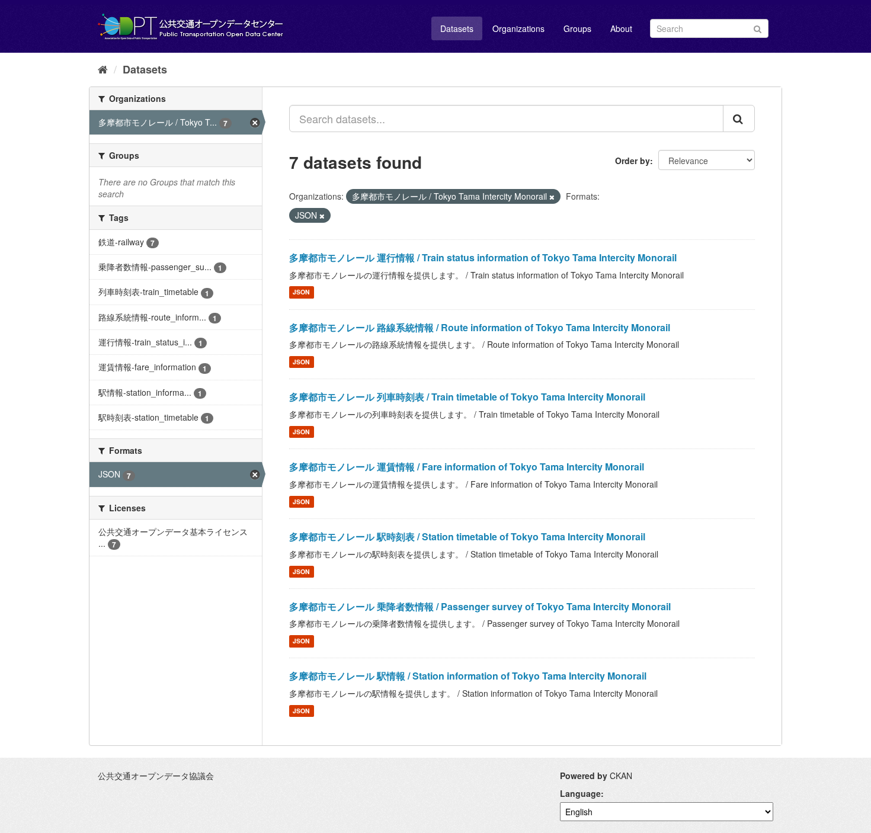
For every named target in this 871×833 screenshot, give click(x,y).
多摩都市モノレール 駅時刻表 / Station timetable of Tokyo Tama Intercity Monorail (467, 536)
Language (580, 793)
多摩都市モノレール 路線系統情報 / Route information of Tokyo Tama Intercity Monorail (479, 327)
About (621, 28)
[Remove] (552, 196)
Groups (577, 28)
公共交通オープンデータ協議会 (156, 775)
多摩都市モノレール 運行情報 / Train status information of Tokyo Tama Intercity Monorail (483, 257)
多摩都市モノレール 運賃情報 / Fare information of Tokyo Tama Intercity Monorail (466, 466)
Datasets (456, 28)
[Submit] (757, 28)
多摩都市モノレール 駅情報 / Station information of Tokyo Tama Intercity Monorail (467, 676)
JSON (301, 292)
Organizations (518, 28)
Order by (632, 160)
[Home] (103, 68)
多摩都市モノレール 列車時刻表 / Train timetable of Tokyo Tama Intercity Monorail (467, 396)
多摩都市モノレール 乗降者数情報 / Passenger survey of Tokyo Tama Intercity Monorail (480, 606)
